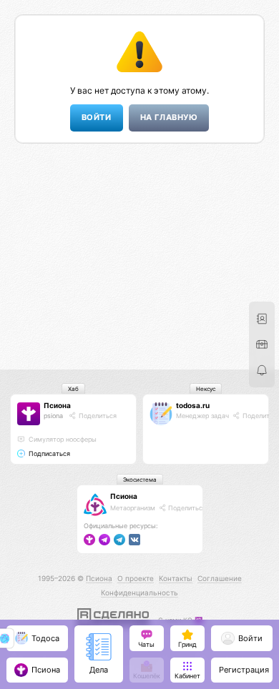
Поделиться (97, 416)
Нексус (205, 388)
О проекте (135, 578)
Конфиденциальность (139, 592)
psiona (53, 416)
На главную (168, 117)
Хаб (73, 388)
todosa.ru (193, 405)
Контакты (175, 578)
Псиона (57, 405)
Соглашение (219, 578)
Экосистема (140, 479)
